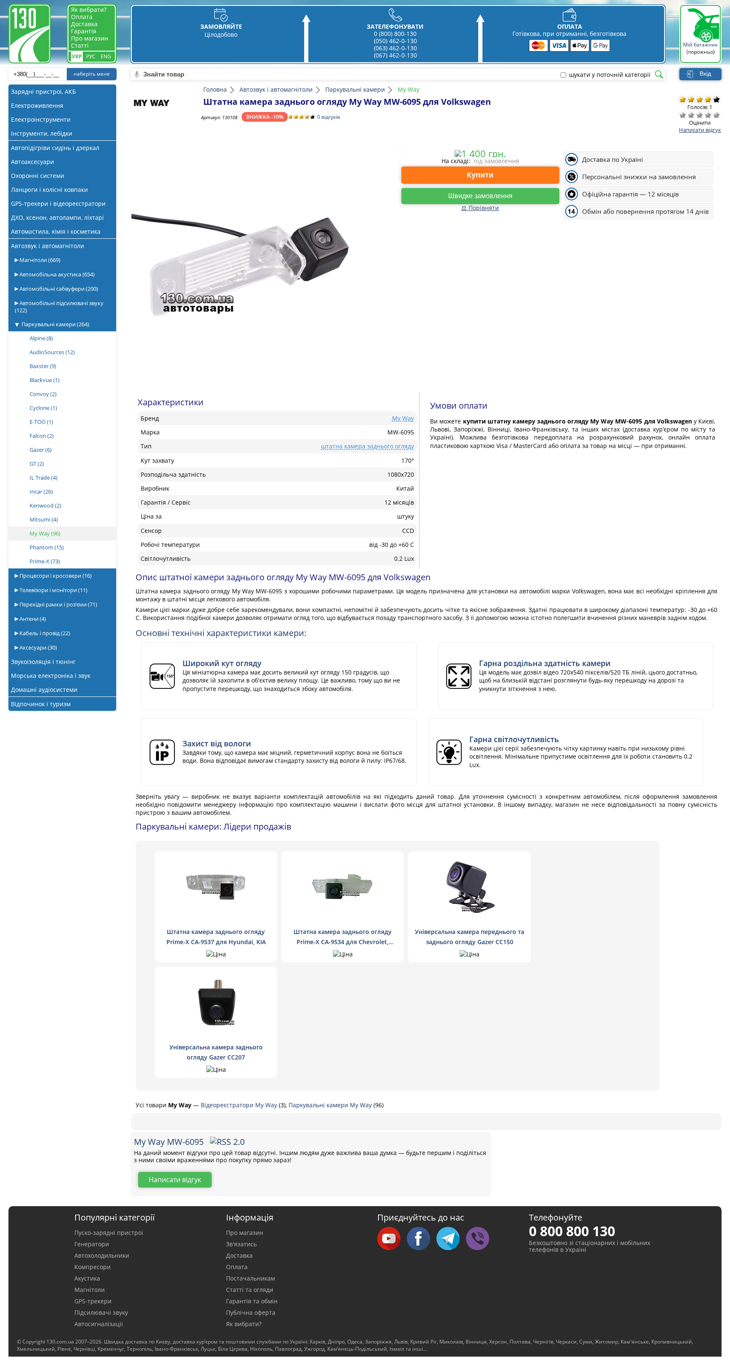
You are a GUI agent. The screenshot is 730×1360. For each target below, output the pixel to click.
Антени (32, 619)
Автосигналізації (98, 1324)
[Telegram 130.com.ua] (451, 1239)
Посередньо (699, 115)
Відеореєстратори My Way (240, 1105)
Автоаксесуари (32, 162)
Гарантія (83, 31)
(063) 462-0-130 (395, 48)
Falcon (42, 436)
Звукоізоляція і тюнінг (43, 662)
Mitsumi (44, 519)
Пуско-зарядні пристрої (108, 1233)
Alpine (41, 338)
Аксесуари (37, 647)
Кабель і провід (44, 633)
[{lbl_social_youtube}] (392, 1239)
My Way (45, 533)
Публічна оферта (250, 1312)
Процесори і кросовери (55, 575)
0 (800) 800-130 (395, 33)
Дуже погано (682, 115)
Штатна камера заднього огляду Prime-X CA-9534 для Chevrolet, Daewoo (343, 942)
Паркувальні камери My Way (331, 1105)
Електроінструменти (41, 119)
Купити (480, 175)
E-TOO (41, 422)
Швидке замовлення (480, 195)
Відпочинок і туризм (41, 704)
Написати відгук (700, 130)
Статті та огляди (249, 1290)
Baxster (43, 366)
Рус (90, 56)
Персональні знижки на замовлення (639, 176)
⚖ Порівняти (480, 207)
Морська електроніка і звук (50, 676)
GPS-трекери (93, 1301)
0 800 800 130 (572, 1231)
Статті (80, 45)
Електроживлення (37, 105)
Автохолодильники (101, 1255)
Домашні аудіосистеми (44, 689)
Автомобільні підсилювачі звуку (59, 306)
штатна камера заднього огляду (367, 446)
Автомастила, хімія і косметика (56, 231)
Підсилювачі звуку (101, 1312)
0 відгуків (328, 116)
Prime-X (45, 561)
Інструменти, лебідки (41, 133)
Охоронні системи (37, 176)
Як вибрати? (88, 9)
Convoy (43, 394)
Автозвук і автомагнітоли (47, 246)
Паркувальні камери (55, 324)
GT (37, 463)
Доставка (84, 24)
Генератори (91, 1244)
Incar (41, 491)
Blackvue (45, 380)
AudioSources (52, 352)
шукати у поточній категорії (610, 75)
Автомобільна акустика (56, 274)
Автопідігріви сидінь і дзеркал (55, 148)
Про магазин (89, 38)
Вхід (705, 73)
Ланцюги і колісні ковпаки (49, 190)
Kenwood (45, 505)
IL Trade (43, 477)
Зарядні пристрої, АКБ (43, 91)
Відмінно (716, 115)
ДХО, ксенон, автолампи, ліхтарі (57, 217)
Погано (691, 115)
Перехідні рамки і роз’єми (57, 604)
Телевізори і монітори (52, 590)
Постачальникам (250, 1278)
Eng (106, 56)
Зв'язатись (241, 1244)
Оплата (82, 17)
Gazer (41, 449)
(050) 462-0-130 (395, 40)
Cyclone (43, 408)
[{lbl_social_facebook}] (421, 1239)
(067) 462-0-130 (395, 55)
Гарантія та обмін (252, 1301)
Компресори (92, 1267)
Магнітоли (39, 260)
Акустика (87, 1278)
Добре (708, 115)
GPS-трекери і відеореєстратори (58, 203)
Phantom (47, 547)
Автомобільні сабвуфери (58, 288)
